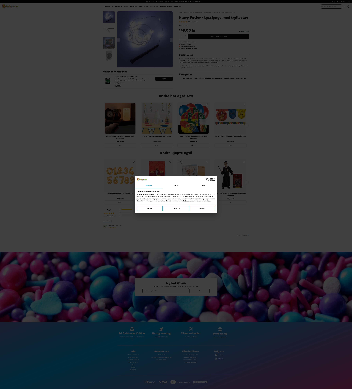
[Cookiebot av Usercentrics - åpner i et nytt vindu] (207, 179)
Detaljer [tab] (176, 185)
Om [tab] (203, 185)
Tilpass (175, 208)
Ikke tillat (150, 208)
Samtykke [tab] (148, 185)
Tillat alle (202, 208)
